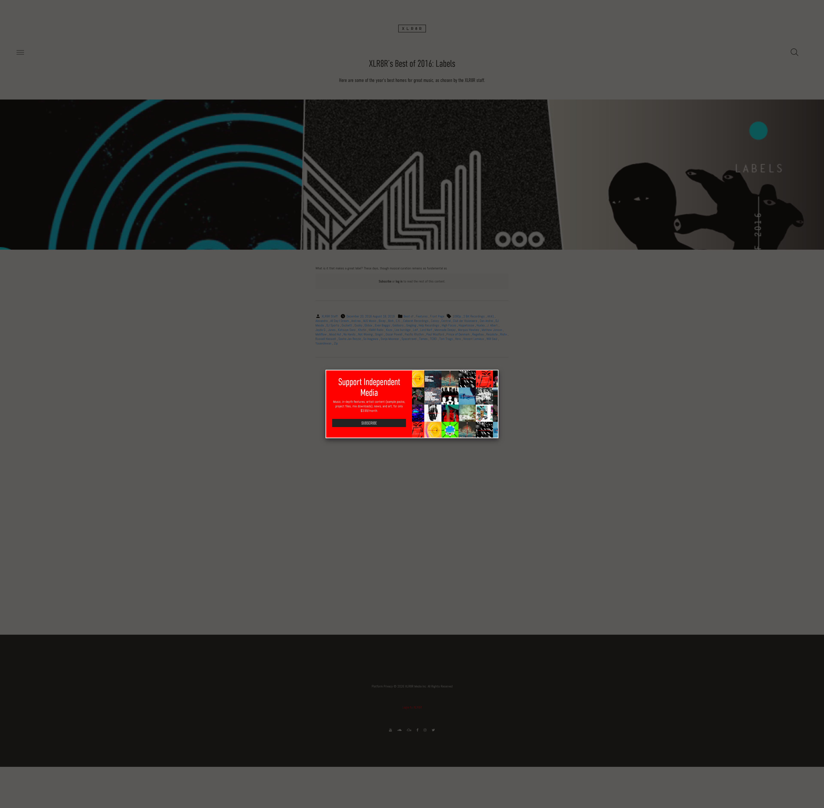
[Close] (498, 370)
